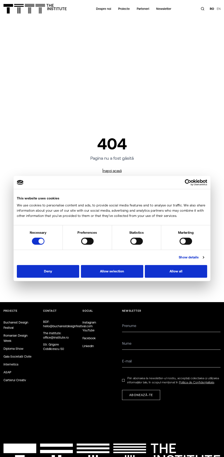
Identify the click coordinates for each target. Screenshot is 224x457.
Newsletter (163, 8)
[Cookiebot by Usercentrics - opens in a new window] (188, 182)
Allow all (176, 271)
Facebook (89, 338)
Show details (189, 257)
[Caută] (203, 9)
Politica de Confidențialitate (196, 382)
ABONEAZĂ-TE (141, 395)
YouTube (88, 330)
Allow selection (112, 271)
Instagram (89, 322)
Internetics (11, 364)
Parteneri (143, 8)
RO (212, 8)
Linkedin (88, 346)
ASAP (7, 372)
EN (218, 8)
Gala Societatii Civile (18, 356)
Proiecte (124, 8)
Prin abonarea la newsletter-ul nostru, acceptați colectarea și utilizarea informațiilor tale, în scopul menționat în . (173, 380)
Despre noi (103, 8)
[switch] (87, 241)
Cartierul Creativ (15, 380)
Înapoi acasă (112, 171)
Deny (48, 271)
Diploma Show (13, 348)
